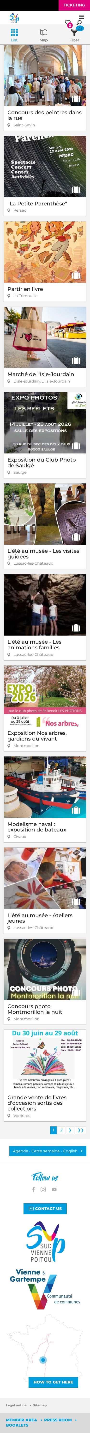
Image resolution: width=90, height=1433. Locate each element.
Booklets (17, 1425)
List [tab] (14, 40)
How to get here (53, 1382)
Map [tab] (43, 40)
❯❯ (81, 1130)
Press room (58, 1420)
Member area (22, 1420)
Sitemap (40, 1405)
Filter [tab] (74, 40)
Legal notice (16, 1405)
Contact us (48, 1208)
